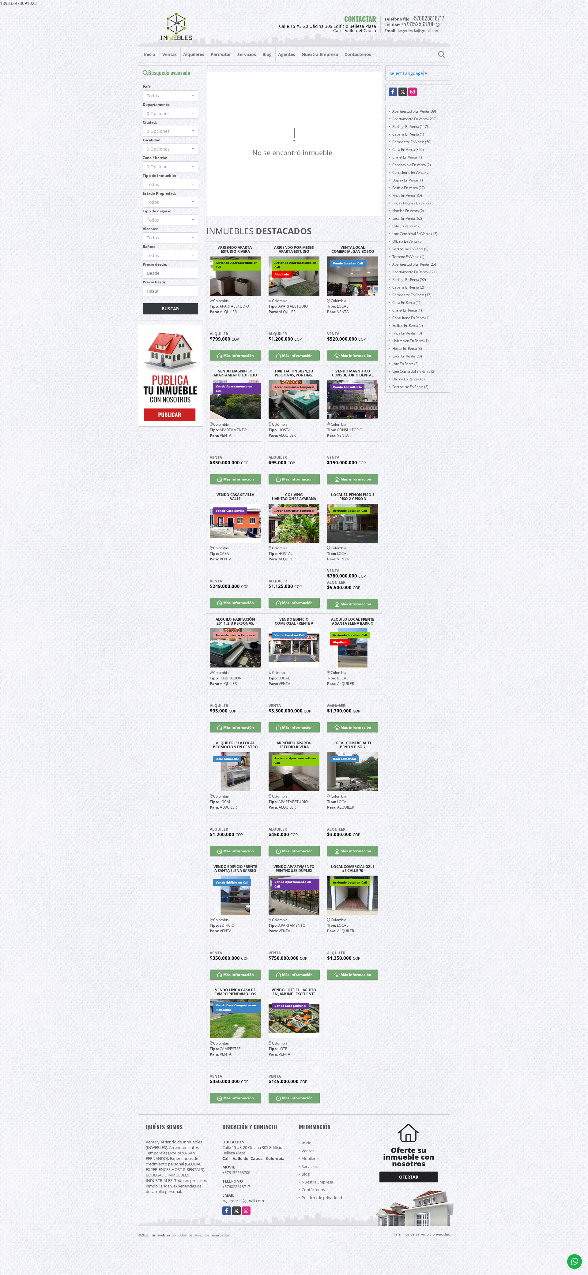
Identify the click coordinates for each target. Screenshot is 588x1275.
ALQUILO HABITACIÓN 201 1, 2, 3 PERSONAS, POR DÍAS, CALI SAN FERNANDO (235, 621)
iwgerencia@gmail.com (243, 1200)
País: (147, 86)
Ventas (169, 54)
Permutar (221, 54)
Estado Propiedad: (159, 193)
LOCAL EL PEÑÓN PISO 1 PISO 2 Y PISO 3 (352, 497)
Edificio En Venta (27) (408, 187)
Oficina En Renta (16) (408, 379)
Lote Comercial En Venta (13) (414, 233)
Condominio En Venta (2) (411, 164)
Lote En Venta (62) (406, 226)
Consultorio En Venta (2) (411, 172)
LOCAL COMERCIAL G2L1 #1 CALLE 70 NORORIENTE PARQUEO (352, 869)
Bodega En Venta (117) (410, 126)
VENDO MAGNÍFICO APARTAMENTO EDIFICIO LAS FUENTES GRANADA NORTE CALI (235, 373)
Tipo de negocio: (157, 211)
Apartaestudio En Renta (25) (414, 264)
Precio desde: (155, 264)
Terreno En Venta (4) (408, 256)
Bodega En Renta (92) (409, 279)
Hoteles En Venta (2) (408, 210)
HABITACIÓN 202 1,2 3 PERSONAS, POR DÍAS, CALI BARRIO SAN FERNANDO (294, 373)
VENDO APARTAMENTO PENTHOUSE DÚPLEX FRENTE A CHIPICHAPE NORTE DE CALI (294, 869)
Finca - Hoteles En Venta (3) (413, 203)
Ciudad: (150, 122)
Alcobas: (150, 228)
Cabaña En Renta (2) (408, 287)
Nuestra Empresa (320, 54)
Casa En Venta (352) (408, 149)
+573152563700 (418, 24)
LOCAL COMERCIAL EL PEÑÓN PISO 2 (353, 745)
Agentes (286, 54)
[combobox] (170, 95)
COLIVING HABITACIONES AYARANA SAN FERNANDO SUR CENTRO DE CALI (294, 497)
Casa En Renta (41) (407, 302)
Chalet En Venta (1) (407, 157)
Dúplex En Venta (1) (407, 180)
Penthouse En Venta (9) (410, 249)
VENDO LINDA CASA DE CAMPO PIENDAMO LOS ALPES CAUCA (235, 992)
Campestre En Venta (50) (412, 141)
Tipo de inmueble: (159, 175)
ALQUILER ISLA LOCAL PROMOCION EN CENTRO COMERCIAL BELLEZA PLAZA (235, 745)
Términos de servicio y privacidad (421, 1234)
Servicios (246, 54)
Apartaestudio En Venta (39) (414, 111)
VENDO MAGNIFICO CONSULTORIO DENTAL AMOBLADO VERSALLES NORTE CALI (353, 373)
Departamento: (156, 104)
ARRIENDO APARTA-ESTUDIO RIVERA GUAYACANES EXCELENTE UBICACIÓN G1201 (235, 249)
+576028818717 (428, 18)
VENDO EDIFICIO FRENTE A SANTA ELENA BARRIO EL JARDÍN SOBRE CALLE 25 (235, 869)
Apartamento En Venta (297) (414, 119)
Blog (267, 54)
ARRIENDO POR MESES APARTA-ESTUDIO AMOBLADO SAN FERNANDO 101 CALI (294, 249)
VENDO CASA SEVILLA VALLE (235, 497)
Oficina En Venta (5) (407, 241)
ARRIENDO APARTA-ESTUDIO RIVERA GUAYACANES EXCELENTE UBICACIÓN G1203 (294, 745)
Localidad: (152, 140)
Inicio (149, 54)
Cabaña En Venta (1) (408, 134)
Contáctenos (358, 54)
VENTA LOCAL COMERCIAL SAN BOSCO (352, 249)
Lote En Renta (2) (405, 363)
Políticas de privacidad (322, 1197)
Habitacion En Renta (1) (410, 340)
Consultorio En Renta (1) (411, 317)
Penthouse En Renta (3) (410, 386)
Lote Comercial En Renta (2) (413, 371)
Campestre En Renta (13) (412, 294)
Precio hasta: (154, 282)
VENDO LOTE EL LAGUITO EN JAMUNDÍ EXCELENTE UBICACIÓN (294, 992)
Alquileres (193, 54)
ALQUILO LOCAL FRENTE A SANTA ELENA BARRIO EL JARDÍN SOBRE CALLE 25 (352, 621)
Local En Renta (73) (407, 356)
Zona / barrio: (155, 157)
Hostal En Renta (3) (407, 348)
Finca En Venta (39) (407, 195)
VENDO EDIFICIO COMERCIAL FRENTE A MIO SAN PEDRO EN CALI (294, 621)
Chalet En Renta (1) (407, 310)
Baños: (149, 246)
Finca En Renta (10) (407, 333)
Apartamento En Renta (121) (414, 272)
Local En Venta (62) (407, 218)
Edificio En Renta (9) (407, 325)
